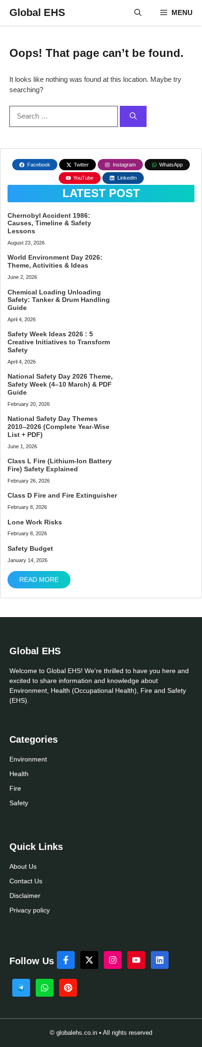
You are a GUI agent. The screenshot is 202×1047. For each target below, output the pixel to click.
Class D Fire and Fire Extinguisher (62, 495)
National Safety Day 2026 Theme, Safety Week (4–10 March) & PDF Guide (60, 384)
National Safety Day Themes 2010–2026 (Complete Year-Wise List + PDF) (58, 426)
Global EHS (37, 12)
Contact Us (25, 881)
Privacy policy (29, 910)
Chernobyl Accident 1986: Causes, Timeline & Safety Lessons (49, 223)
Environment (28, 759)
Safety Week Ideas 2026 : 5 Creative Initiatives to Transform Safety (59, 342)
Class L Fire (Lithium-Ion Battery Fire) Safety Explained (60, 465)
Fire (15, 788)
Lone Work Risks (35, 522)
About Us (23, 866)
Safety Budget (30, 548)
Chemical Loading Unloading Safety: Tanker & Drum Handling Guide (59, 300)
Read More (39, 579)
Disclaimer (24, 895)
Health (19, 773)
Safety (18, 803)
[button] (138, 12)
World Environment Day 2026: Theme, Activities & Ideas (55, 261)
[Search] (133, 116)
